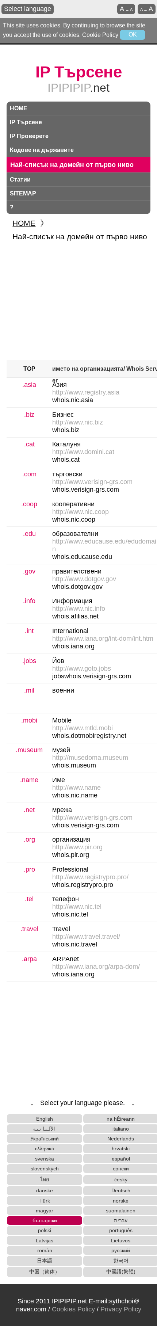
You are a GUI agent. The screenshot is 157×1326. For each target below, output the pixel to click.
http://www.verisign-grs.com (92, 481)
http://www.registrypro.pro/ (90, 877)
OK (133, 34)
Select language (27, 8)
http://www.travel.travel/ (86, 936)
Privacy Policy (120, 1309)
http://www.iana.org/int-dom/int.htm (102, 638)
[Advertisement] (78, 302)
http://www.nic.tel (77, 906)
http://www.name (76, 787)
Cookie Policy (100, 34)
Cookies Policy (73, 1309)
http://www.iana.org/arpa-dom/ (96, 966)
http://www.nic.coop (80, 511)
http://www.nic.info (78, 608)
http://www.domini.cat (83, 452)
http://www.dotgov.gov (84, 579)
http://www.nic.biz (77, 422)
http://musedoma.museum (90, 757)
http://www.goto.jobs (81, 668)
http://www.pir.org (77, 847)
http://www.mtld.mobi (82, 728)
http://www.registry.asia (85, 392)
